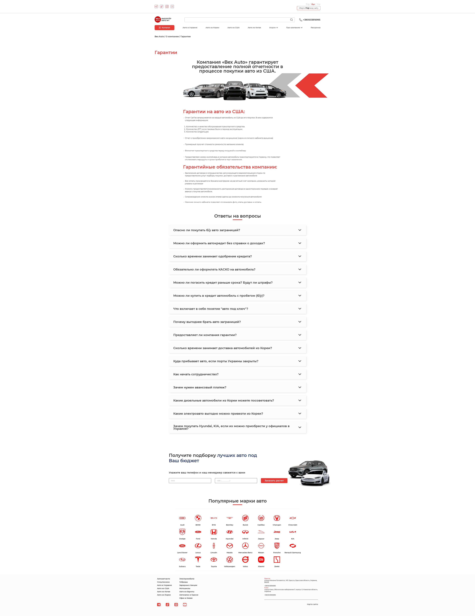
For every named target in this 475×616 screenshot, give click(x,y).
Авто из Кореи (212, 27)
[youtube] (172, 6)
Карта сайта (312, 604)
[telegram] (156, 6)
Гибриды (183, 582)
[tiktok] (161, 6)
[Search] (292, 19)
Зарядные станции (188, 585)
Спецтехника (163, 582)
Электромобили (186, 579)
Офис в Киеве (185, 598)
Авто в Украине (190, 27)
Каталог (166, 27)
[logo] (163, 19)
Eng (308, 4)
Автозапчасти (163, 579)
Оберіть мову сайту (308, 8)
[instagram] (167, 6)
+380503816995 (311, 19)
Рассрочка (315, 27)
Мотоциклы (184, 588)
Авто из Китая (254, 27)
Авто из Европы (186, 592)
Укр (318, 4)
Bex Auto (159, 36)
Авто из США (233, 27)
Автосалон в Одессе (188, 595)
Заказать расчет (274, 480)
